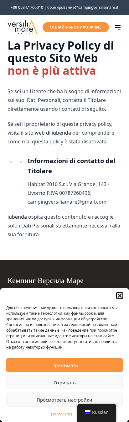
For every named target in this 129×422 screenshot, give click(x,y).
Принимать (64, 365)
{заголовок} (61, 414)
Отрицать (65, 382)
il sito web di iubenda (46, 132)
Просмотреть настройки (64, 400)
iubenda (17, 216)
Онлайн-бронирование (75, 27)
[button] (119, 295)
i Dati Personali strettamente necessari (65, 225)
